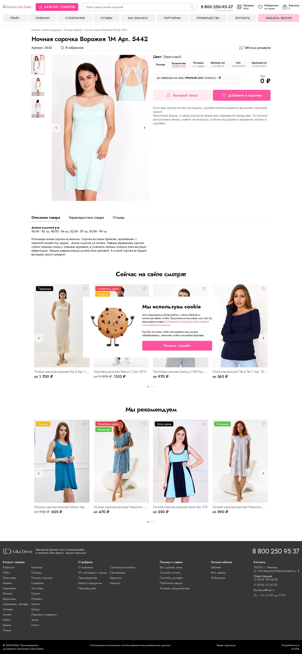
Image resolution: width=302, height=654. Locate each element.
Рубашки (36, 599)
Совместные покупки (122, 567)
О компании (75, 18)
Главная (35, 30)
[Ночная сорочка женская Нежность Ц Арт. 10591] (121, 461)
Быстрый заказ (185, 95)
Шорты (35, 609)
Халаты (35, 604)
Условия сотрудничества (175, 588)
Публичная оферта (171, 583)
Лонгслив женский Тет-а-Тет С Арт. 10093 (240, 372)
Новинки (42, 18)
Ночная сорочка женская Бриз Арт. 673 (180, 507)
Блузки (7, 615)
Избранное (218, 578)
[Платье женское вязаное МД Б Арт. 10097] (61, 325)
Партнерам (172, 18)
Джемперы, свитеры (15, 604)
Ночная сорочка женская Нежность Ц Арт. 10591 (121, 507)
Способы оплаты (170, 573)
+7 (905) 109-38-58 (266, 579)
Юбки (6, 573)
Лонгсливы (9, 578)
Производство (87, 588)
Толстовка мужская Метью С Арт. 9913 (120, 372)
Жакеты (7, 583)
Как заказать (138, 18)
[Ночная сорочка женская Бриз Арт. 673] (180, 461)
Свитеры (8, 609)
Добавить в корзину (245, 95)
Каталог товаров (59, 7)
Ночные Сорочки (73, 30)
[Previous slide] (56, 127)
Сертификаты (118, 573)
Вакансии (115, 578)
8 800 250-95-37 (217, 7)
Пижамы (36, 573)
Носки (35, 625)
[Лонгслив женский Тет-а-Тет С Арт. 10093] (240, 325)
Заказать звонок (278, 18)
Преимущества (208, 18)
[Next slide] (144, 127)
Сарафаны (37, 583)
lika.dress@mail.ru (264, 590)
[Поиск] (192, 7)
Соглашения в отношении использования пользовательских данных (130, 645)
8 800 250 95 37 (275, 551)
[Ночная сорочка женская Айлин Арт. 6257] (61, 461)
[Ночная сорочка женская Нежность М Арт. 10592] (240, 461)
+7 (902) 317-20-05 (266, 585)
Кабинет (216, 567)
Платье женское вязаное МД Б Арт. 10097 (61, 372)
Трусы (35, 620)
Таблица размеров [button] (257, 48)
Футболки (9, 567)
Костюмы (36, 567)
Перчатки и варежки (44, 615)
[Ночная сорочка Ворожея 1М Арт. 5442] (100, 128)
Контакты (242, 18)
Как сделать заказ (171, 567)
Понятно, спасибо (177, 345)
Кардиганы (9, 599)
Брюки (7, 625)
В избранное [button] (74, 48)
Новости (115, 583)
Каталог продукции (52, 30)
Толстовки (37, 588)
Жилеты (8, 594)
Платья (7, 630)
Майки (7, 620)
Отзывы (106, 18)
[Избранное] (85, 288)
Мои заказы (218, 573)
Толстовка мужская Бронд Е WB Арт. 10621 (180, 372)
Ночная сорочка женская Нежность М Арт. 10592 (240, 507)
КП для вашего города (92, 573)
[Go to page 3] (154, 387)
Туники (35, 594)
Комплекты (9, 588)
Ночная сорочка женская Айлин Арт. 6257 (61, 507)
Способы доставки (171, 578)
